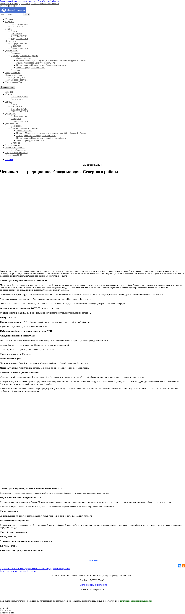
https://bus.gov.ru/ (18, 77)
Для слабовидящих (15, 10)
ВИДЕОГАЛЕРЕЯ (19, 38)
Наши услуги (17, 26)
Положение (16, 53)
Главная (9, 19)
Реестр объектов (12, 72)
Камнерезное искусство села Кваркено (18, 571)
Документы (10, 41)
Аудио (14, 31)
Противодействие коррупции (24, 55)
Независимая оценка (15, 75)
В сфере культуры (19, 43)
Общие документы (19, 48)
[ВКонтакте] (179, 565)
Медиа (8, 29)
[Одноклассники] (183, 565)
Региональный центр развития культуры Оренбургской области (29, 1)
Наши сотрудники (19, 24)
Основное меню (7, 87)
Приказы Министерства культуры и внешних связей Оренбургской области (51, 60)
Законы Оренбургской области (30, 68)
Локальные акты (24, 58)
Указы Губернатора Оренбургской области (36, 63)
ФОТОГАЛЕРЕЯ (19, 36)
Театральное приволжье (16, 80)
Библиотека (16, 34)
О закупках (16, 46)
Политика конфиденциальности (92, 585)
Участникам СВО (13, 82)
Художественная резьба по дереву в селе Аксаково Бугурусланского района (35, 568)
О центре (9, 21)
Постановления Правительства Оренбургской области (41, 65)
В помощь (15, 70)
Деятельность (11, 51)
